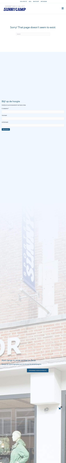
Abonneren (6, 129)
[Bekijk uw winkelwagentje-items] (59, 408)
